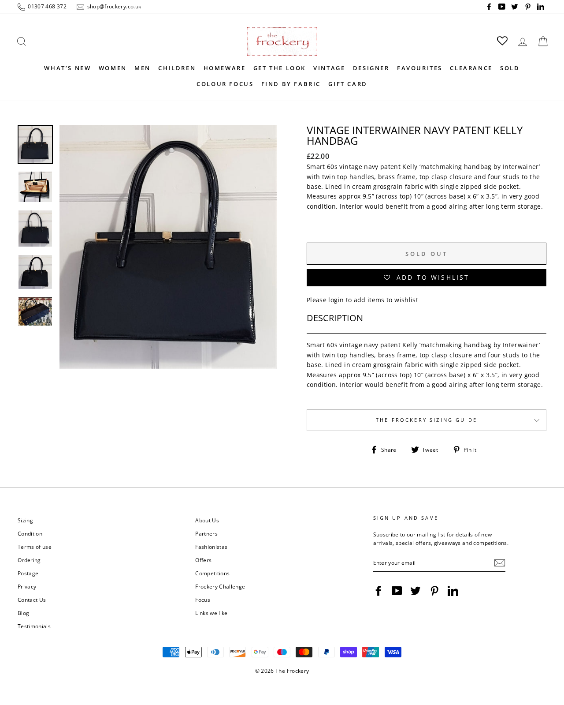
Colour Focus (225, 84)
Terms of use (35, 546)
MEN (142, 68)
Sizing (25, 520)
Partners (206, 533)
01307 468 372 (46, 6)
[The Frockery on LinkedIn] (453, 590)
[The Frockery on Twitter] (415, 590)
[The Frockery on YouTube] (397, 590)
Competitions (212, 573)
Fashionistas (211, 546)
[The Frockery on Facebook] (378, 590)
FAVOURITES (419, 68)
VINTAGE (329, 68)
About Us (207, 520)
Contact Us (32, 599)
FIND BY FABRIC (291, 84)
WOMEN (113, 68)
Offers (203, 559)
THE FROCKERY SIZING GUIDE (426, 420)
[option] (168, 257)
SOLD (509, 68)
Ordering (29, 559)
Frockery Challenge (220, 586)
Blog (23, 612)
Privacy (27, 586)
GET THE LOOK (279, 68)
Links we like (211, 612)
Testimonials (34, 626)
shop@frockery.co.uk (113, 6)
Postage (28, 573)
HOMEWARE (225, 68)
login (336, 300)
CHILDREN (177, 68)
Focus (202, 599)
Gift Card (347, 84)
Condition (30, 533)
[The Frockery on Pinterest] (434, 590)
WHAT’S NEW (67, 68)
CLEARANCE (471, 68)
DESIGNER (371, 68)
